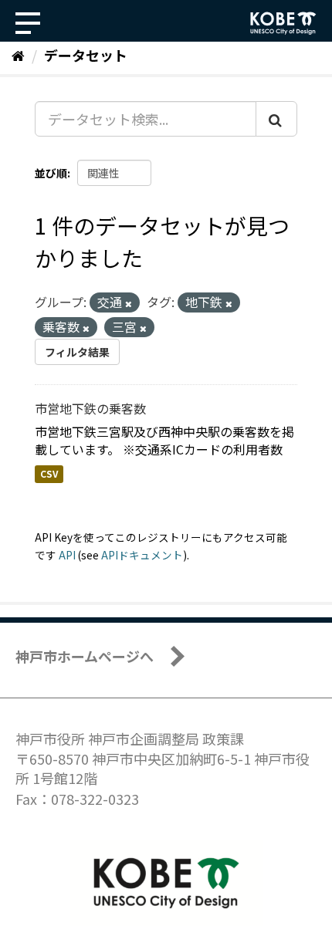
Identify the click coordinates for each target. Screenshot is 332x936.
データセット (85, 55)
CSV (49, 474)
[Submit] (276, 119)
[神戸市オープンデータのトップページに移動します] (283, 23)
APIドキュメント (142, 555)
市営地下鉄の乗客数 (90, 408)
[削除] (128, 303)
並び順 (51, 173)
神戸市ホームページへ (84, 656)
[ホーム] (18, 55)
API (67, 555)
